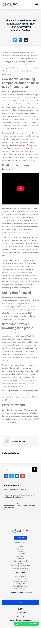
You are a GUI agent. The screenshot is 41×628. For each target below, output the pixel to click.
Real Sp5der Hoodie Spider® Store (16, 489)
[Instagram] (26, 40)
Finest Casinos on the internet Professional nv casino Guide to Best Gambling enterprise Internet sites (20, 505)
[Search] (34, 469)
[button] (37, 4)
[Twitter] (15, 40)
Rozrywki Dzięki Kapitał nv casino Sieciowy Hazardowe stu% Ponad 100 (19, 497)
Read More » (7, 491)
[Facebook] (20, 40)
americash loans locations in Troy (18, 145)
